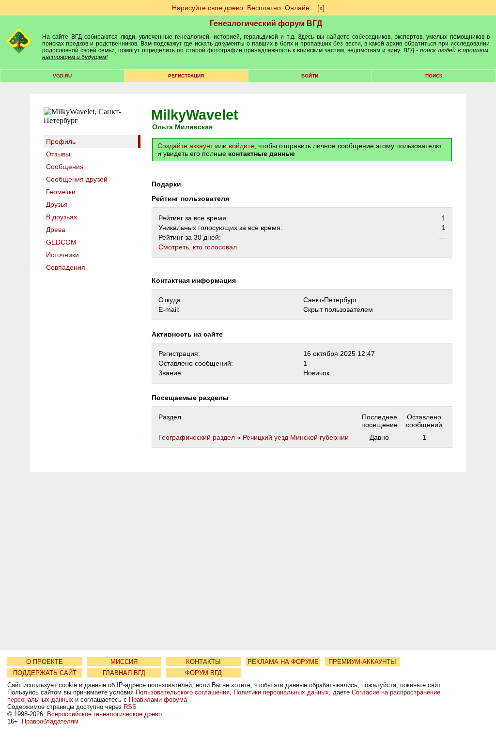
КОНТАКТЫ (203, 661)
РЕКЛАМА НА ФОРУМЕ (283, 661)
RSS (130, 706)
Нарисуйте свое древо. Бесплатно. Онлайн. (241, 8)
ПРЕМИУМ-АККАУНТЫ (362, 661)
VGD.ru (62, 75)
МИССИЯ (124, 661)
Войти (309, 75)
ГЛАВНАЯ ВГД (124, 673)
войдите (241, 146)
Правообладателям (50, 721)
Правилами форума (158, 699)
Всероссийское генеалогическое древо (104, 714)
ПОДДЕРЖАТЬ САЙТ (45, 673)
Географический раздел (196, 437)
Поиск (433, 75)
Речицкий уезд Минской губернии (296, 437)
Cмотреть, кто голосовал (197, 247)
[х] (321, 8)
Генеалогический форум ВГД (266, 23)
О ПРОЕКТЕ (44, 661)
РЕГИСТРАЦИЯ (186, 75)
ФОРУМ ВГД (203, 673)
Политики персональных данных (281, 692)
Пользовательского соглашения (183, 692)
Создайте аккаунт (185, 146)
